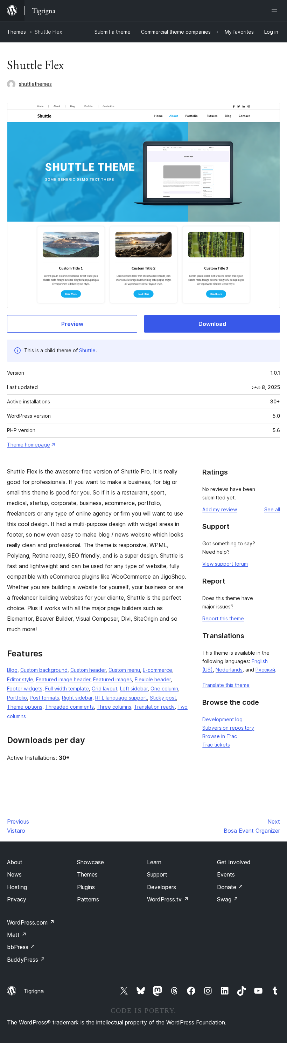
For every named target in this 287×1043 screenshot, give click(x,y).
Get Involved (234, 862)
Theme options (24, 707)
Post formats (44, 698)
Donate (230, 887)
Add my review (219, 509)
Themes (16, 32)
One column (164, 688)
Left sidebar (134, 688)
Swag (227, 899)
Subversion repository (228, 728)
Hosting (17, 887)
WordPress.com (31, 922)
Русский (265, 670)
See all (272, 509)
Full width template (67, 688)
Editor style (20, 679)
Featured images (112, 679)
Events (226, 874)
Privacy (16, 899)
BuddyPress (26, 959)
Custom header (88, 670)
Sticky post (163, 698)
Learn (154, 862)
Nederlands (229, 670)
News (14, 874)
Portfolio (17, 698)
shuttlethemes (35, 84)
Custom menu (124, 670)
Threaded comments (69, 707)
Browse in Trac (219, 736)
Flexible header (153, 679)
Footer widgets (24, 688)
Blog (12, 670)
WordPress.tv (168, 899)
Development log (222, 719)
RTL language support (121, 698)
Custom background (44, 670)
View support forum (225, 564)
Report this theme (223, 618)
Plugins (86, 887)
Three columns (114, 707)
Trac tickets (216, 745)
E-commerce (157, 670)
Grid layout (104, 688)
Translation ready (154, 707)
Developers (161, 887)
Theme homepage (28, 445)
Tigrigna (33, 991)
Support (157, 874)
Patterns (88, 899)
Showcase (90, 862)
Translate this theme (226, 685)
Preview (72, 323)
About (14, 862)
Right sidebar (77, 698)
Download (212, 323)
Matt (17, 934)
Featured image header (63, 679)
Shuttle (87, 350)
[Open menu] (276, 10)
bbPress (21, 946)
